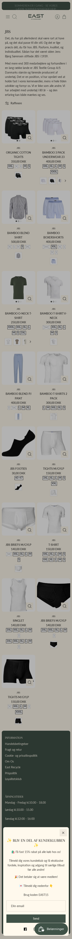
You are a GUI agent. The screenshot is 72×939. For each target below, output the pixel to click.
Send (36, 918)
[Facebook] (25, 929)
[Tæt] (63, 832)
